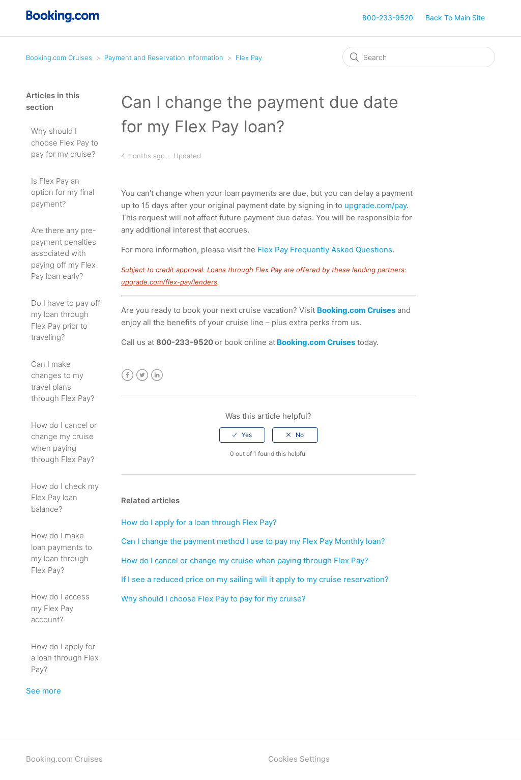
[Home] (63, 19)
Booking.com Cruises (59, 57)
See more (43, 691)
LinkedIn (157, 375)
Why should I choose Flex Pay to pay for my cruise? (64, 142)
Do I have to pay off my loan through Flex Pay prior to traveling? (65, 320)
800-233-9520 (387, 17)
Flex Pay (249, 57)
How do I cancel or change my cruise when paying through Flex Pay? (64, 442)
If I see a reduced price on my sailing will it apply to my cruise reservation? (255, 579)
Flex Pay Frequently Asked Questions (324, 249)
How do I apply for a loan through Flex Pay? (65, 658)
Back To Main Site (455, 17)
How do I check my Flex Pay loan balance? (65, 497)
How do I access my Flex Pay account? (60, 608)
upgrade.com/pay (375, 205)
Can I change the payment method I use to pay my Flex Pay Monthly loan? (253, 541)
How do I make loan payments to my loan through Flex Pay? (61, 553)
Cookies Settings (299, 759)
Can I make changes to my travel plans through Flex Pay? (62, 381)
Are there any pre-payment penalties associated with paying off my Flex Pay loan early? (63, 253)
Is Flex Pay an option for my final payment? (62, 192)
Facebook (127, 375)
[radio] (242, 435)
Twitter (142, 375)
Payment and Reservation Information (163, 57)
